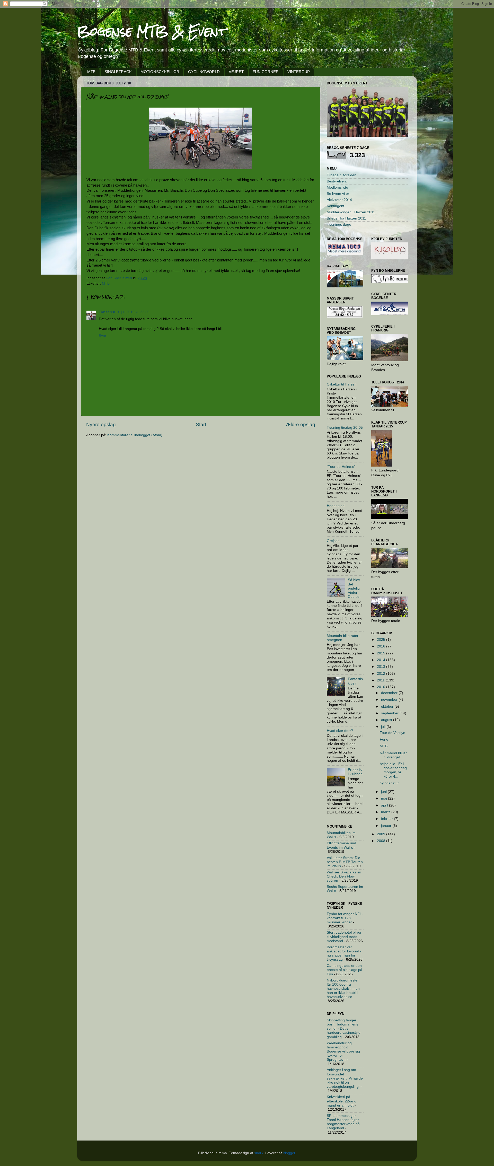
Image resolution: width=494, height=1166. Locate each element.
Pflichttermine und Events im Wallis (341, 845)
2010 (381, 687)
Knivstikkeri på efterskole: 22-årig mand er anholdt (341, 1101)
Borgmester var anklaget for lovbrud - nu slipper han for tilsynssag (344, 953)
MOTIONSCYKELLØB (159, 71)
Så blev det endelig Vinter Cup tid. (354, 588)
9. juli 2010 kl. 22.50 (133, 312)
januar (386, 826)
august (387, 720)
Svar (102, 336)
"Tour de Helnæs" (341, 467)
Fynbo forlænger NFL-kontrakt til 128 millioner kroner (345, 918)
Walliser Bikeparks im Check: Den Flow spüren (344, 876)
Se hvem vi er (338, 194)
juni (384, 792)
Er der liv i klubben (355, 772)
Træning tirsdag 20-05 (345, 427)
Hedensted (336, 506)
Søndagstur (389, 783)
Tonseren (107, 312)
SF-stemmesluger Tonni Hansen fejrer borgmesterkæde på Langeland (343, 1122)
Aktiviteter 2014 (339, 200)
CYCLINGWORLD (204, 71)
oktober (387, 706)
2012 (381, 674)
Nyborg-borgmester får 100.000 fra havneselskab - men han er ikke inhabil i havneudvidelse (343, 988)
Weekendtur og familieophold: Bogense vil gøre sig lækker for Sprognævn (343, 1051)
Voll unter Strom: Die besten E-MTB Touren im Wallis (345, 862)
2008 (381, 841)
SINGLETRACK (118, 71)
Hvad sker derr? (340, 731)
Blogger (289, 1153)
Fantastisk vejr (355, 681)
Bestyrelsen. (337, 181)
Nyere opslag (101, 424)
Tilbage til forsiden (341, 175)
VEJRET (236, 71)
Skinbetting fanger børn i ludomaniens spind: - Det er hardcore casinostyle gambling (343, 1028)
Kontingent (335, 206)
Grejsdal (333, 541)
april (385, 805)
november (390, 700)
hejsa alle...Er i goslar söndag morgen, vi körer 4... (393, 770)
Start (201, 424)
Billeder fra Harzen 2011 (346, 218)
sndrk (258, 1153)
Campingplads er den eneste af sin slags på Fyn (344, 970)
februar (387, 819)
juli (383, 727)
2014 (381, 660)
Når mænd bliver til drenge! (393, 755)
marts (386, 812)
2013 (381, 667)
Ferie (384, 739)
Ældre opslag (300, 424)
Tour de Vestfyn (392, 733)
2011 (381, 680)
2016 (381, 646)
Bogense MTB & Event (151, 31)
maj (384, 798)
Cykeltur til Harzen (342, 384)
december (390, 693)
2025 (381, 640)
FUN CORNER (266, 71)
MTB (91, 71)
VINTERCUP (298, 71)
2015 (381, 653)
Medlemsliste (337, 187)
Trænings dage (339, 224)
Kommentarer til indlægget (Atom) (134, 435)
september (390, 713)
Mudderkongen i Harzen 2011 (351, 212)
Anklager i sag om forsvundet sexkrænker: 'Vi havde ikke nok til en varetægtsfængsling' (345, 1078)
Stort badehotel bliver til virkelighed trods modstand (344, 937)
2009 (381, 834)
